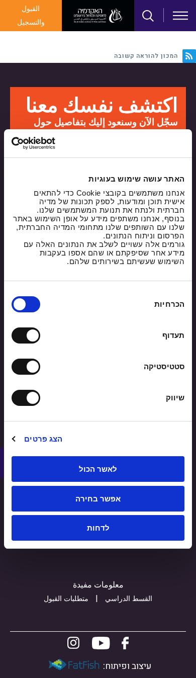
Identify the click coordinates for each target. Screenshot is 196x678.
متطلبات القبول (66, 599)
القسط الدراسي (128, 599)
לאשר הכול (98, 469)
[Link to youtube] (101, 643)
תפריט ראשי (180, 15)
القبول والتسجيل (31, 16)
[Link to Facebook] (125, 643)
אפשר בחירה (98, 498)
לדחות (98, 528)
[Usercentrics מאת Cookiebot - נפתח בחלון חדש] (55, 143)
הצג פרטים (43, 439)
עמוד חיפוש (148, 16)
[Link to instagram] (73, 643)
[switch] (28, 335)
